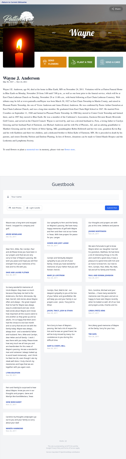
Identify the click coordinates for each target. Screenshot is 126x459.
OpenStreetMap (65, 452)
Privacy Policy (56, 448)
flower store (69, 149)
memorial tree (32, 149)
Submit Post (112, 208)
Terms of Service (69, 448)
